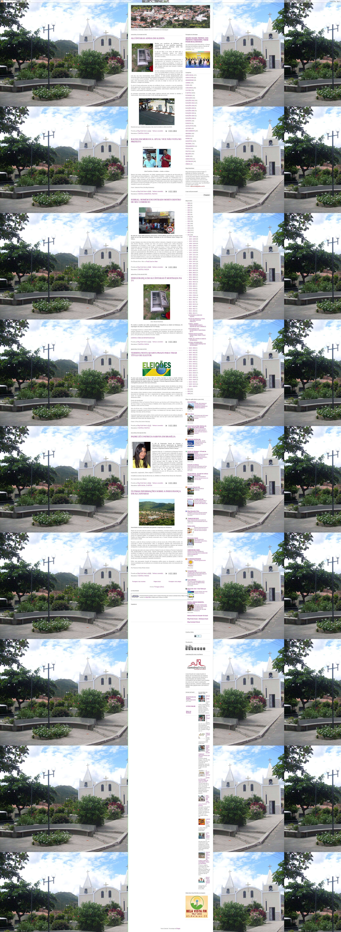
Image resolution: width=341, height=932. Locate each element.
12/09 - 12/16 (192, 243)
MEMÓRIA (188, 133)
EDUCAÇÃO (189, 98)
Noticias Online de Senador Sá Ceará (197, 615)
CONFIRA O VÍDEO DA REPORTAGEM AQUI (143, 338)
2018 (188, 221)
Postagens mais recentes (138, 581)
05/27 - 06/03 (192, 306)
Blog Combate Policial (193, 622)
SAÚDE (188, 156)
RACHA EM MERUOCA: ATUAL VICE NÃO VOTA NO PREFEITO (196, 320)
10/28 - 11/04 (192, 257)
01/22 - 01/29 (192, 379)
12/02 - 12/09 (192, 245)
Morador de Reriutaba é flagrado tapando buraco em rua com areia (201, 478)
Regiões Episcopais (191, 699)
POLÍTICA (154, 194)
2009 (188, 393)
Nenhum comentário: (158, 131)
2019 (188, 219)
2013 (188, 232)
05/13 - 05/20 (192, 311)
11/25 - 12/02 (192, 248)
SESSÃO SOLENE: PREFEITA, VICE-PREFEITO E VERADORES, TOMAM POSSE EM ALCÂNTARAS (197, 40)
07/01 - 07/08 (192, 295)
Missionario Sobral (192, 538)
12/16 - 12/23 (192, 241)
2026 (188, 203)
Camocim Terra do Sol (193, 487)
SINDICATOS (189, 159)
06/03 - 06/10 (192, 304)
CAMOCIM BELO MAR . (193, 550)
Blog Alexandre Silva (193, 511)
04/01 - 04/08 (192, 357)
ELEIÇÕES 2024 (190, 115)
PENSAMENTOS (190, 146)
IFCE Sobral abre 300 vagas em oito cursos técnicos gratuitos (201, 417)
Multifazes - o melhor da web (195, 499)
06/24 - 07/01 (192, 297)
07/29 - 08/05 (192, 286)
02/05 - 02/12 (192, 375)
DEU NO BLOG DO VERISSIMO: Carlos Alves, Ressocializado (200, 541)
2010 (188, 391)
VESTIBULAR (189, 161)
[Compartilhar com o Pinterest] (176, 131)
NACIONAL (188, 143)
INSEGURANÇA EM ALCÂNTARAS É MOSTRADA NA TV (196, 330)
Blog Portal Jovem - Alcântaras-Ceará (197, 618)
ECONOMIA (189, 95)
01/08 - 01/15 (192, 384)
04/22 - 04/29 (192, 350)
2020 (188, 216)
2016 (188, 225)
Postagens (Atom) (159, 586)
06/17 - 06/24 (192, 299)
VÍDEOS (188, 164)
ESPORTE (188, 121)
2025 (188, 205)
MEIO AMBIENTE (190, 131)
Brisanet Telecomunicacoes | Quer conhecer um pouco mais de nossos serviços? (201, 529)
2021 (188, 214)
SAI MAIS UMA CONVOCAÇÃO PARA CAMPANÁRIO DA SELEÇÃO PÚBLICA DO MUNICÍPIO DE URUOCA (196, 574)
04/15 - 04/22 (192, 352)
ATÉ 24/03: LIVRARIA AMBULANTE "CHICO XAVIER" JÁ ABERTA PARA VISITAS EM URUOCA (196, 583)
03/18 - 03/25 (192, 361)
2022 (188, 212)
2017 (188, 223)
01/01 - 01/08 (192, 386)
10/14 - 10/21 (192, 261)
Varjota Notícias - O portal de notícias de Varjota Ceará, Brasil (197, 474)
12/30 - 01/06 (192, 236)
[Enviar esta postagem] (166, 131)
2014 (188, 230)
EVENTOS (188, 123)
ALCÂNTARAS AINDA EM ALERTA (147, 38)
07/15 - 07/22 (192, 290)
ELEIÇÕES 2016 (190, 105)
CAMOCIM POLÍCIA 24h (193, 439)
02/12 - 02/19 (192, 372)
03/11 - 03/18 (192, 364)
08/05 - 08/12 (192, 284)
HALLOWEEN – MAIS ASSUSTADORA (208, 881)
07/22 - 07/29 (192, 288)
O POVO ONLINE (190, 706)
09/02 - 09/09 (192, 275)
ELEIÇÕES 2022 (190, 113)
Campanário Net (191, 571)
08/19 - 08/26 (192, 279)
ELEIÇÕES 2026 (190, 118)
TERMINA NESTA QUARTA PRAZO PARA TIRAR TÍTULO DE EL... (196, 335)
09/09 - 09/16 (192, 272)
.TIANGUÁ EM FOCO (193, 518)
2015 (188, 228)
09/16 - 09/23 (192, 270)
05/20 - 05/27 (192, 308)
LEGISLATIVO (189, 126)
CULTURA (188, 90)
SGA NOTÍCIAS (191, 402)
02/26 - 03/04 (192, 368)
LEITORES (188, 128)
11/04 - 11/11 (192, 254)
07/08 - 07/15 (192, 293)
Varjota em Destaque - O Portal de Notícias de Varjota (196, 452)
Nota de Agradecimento (200, 560)
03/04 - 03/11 (192, 366)
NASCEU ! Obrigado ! (208, 717)
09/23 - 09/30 (192, 268)
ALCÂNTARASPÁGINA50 (194, 559)
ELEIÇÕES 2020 (190, 110)
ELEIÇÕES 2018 (190, 108)
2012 (188, 234)
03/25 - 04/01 (192, 359)
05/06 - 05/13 (192, 313)
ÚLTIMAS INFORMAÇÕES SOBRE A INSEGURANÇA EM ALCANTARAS (197, 344)
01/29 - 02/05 (192, 377)
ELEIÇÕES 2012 (190, 100)
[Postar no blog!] (171, 131)
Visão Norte (190, 414)
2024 (188, 207)
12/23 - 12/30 (192, 239)
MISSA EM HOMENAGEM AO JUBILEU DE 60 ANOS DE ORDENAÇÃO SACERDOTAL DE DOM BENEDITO (200, 607)
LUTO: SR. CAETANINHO (208, 835)
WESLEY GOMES (208, 698)
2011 (188, 389)
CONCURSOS (189, 87)
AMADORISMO (190, 80)
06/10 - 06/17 (192, 302)
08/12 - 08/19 (192, 281)
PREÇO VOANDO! (208, 735)
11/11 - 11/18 (192, 252)
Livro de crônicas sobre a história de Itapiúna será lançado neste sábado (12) (200, 502)
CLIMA (187, 85)
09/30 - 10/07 (192, 266)
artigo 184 (147, 597)
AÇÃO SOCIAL (142, 485)
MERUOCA (188, 136)
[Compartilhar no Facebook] (174, 131)
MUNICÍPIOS (147, 194)
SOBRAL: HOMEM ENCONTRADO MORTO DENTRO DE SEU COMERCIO (197, 325)
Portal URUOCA (191, 580)
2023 (188, 210)
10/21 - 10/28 (192, 259)
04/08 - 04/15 (192, 354)
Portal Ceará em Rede (151, 261)
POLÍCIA (146, 133)
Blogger (178, 928)
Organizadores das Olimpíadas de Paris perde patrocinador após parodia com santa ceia (197, 468)
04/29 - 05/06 (192, 348)
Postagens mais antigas (175, 581)
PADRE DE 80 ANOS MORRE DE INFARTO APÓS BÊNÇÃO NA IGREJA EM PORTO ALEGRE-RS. (197, 553)
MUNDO (188, 138)
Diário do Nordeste (188, 712)
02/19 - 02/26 (192, 370)
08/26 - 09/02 (192, 277)
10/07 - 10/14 (192, 263)
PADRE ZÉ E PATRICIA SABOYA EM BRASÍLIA (153, 436)
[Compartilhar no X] (173, 131)
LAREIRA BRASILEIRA (208, 821)
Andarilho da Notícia (193, 465)
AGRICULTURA (190, 77)
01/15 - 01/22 (192, 382)
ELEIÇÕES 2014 (190, 103)
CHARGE (188, 82)
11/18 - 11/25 (192, 250)
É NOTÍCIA (141, 133)
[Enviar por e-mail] (169, 131)
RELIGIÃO (188, 153)
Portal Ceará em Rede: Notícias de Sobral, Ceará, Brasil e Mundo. (196, 426)
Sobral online (191, 526)
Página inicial (157, 581)
